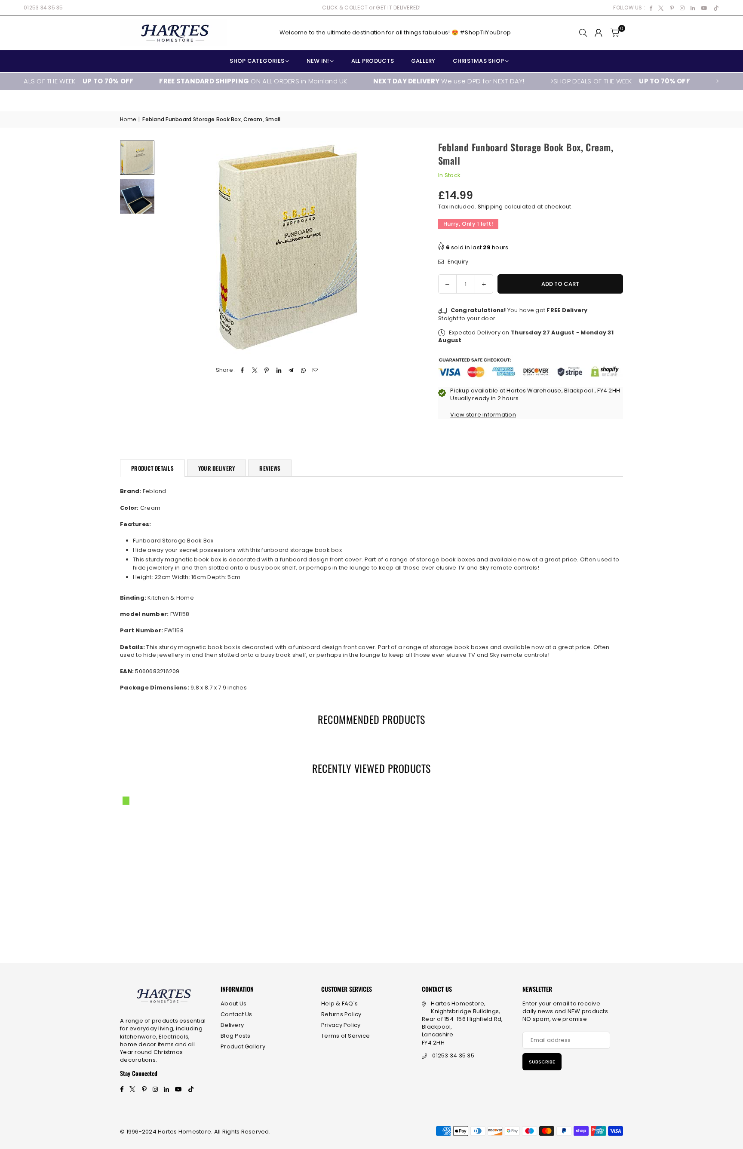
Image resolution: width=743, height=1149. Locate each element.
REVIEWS (269, 468)
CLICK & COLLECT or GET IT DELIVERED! (371, 7)
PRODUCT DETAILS (152, 468)
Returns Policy (341, 1014)
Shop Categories (257, 61)
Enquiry (457, 262)
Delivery (232, 1025)
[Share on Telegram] (291, 370)
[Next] (404, 248)
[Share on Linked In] (279, 370)
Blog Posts (236, 1036)
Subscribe (542, 1061)
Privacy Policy (341, 1025)
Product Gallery (243, 1046)
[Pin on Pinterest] (267, 370)
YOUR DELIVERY (216, 468)
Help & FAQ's (339, 1003)
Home (128, 119)
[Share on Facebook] (242, 370)
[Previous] (170, 248)
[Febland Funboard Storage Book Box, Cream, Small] (137, 158)
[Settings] (598, 32)
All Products (372, 61)
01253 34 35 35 (43, 7)
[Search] (583, 32)
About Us (233, 1003)
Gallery (423, 61)
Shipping (490, 206)
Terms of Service (345, 1036)
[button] (615, 32)
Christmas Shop (478, 61)
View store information (483, 415)
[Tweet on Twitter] (255, 370)
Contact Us (236, 1014)
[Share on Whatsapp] (303, 370)
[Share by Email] (315, 370)
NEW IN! (318, 61)
